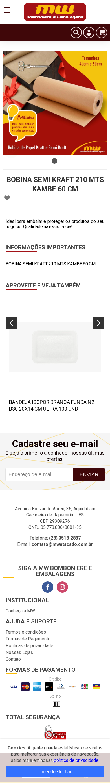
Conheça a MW (20, 611)
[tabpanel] (55, 103)
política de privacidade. (76, 760)
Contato (13, 659)
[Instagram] (62, 587)
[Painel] (89, 32)
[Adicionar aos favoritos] (7, 198)
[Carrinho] (101, 32)
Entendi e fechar (55, 771)
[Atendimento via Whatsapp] (11, 149)
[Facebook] (47, 587)
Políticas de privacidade (29, 645)
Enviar (89, 474)
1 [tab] (54, 161)
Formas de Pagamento (28, 639)
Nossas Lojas (19, 652)
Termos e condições (26, 632)
